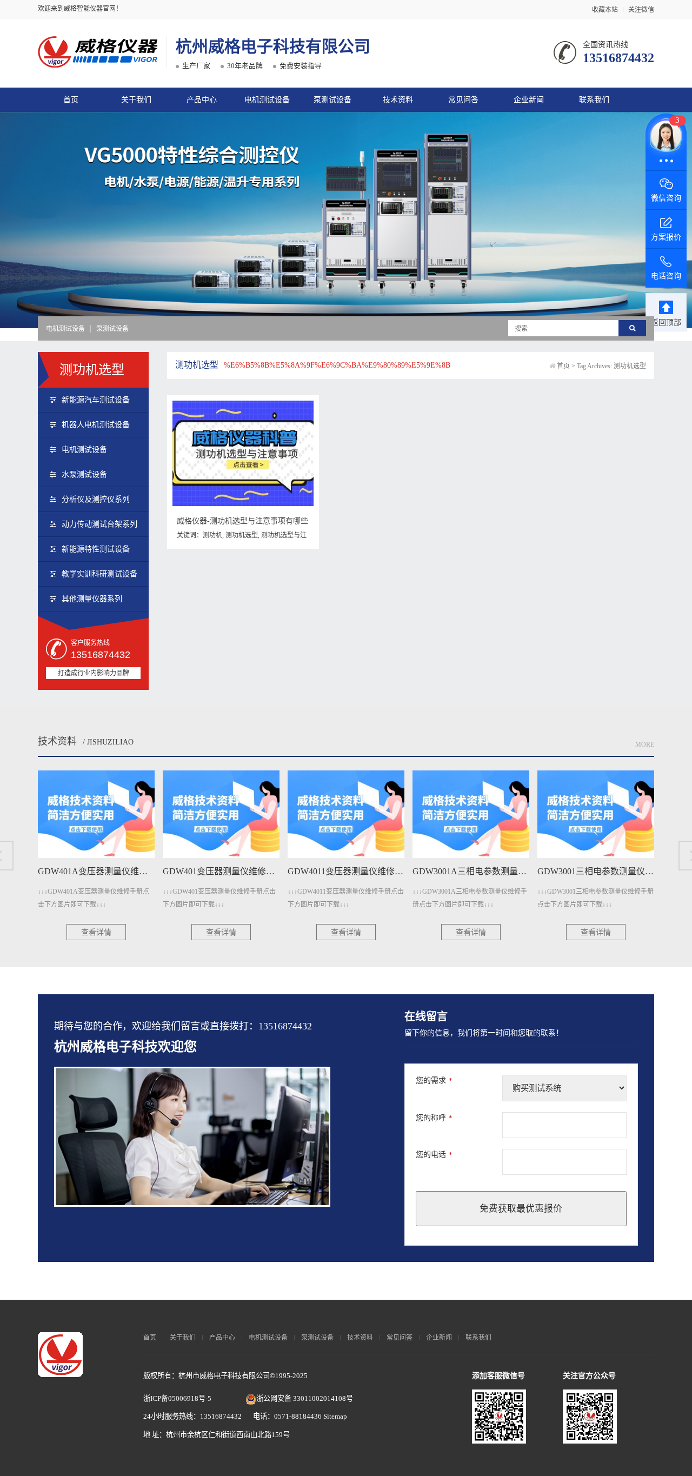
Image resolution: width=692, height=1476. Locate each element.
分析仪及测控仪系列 (96, 499)
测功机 (212, 535)
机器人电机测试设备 (96, 425)
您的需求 (434, 1080)
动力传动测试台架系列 (99, 524)
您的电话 (434, 1155)
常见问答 (463, 100)
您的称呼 (434, 1118)
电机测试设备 (267, 100)
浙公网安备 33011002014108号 (304, 1398)
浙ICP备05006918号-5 (177, 1398)
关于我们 (136, 100)
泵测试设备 (332, 100)
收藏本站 (605, 10)
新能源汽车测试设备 (96, 400)
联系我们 (594, 100)
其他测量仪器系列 (92, 599)
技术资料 (398, 100)
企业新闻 (529, 100)
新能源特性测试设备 (96, 549)
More (644, 744)
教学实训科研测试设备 (99, 574)
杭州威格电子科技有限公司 (273, 46)
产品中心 (202, 100)
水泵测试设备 (84, 474)
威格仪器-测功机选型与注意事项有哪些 (242, 521)
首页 (70, 100)
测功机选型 (241, 535)
